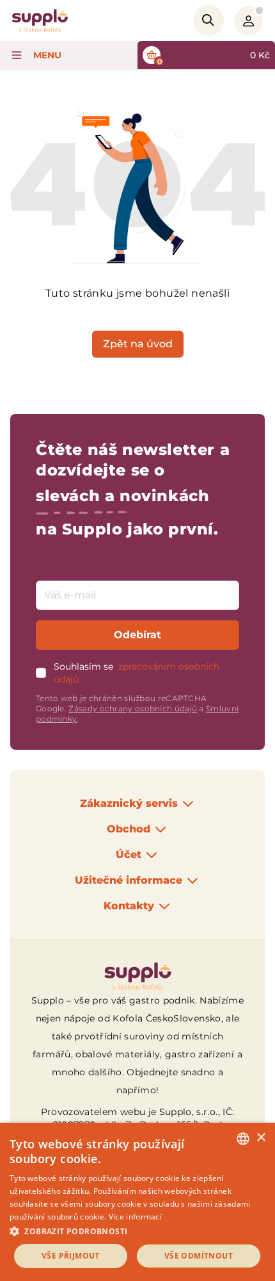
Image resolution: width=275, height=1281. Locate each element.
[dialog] (137, 1202)
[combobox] (243, 1138)
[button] (137, 1231)
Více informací (135, 1216)
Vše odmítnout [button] (198, 1255)
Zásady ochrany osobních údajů (132, 708)
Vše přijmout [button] (71, 1255)
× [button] (260, 1138)
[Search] (208, 20)
